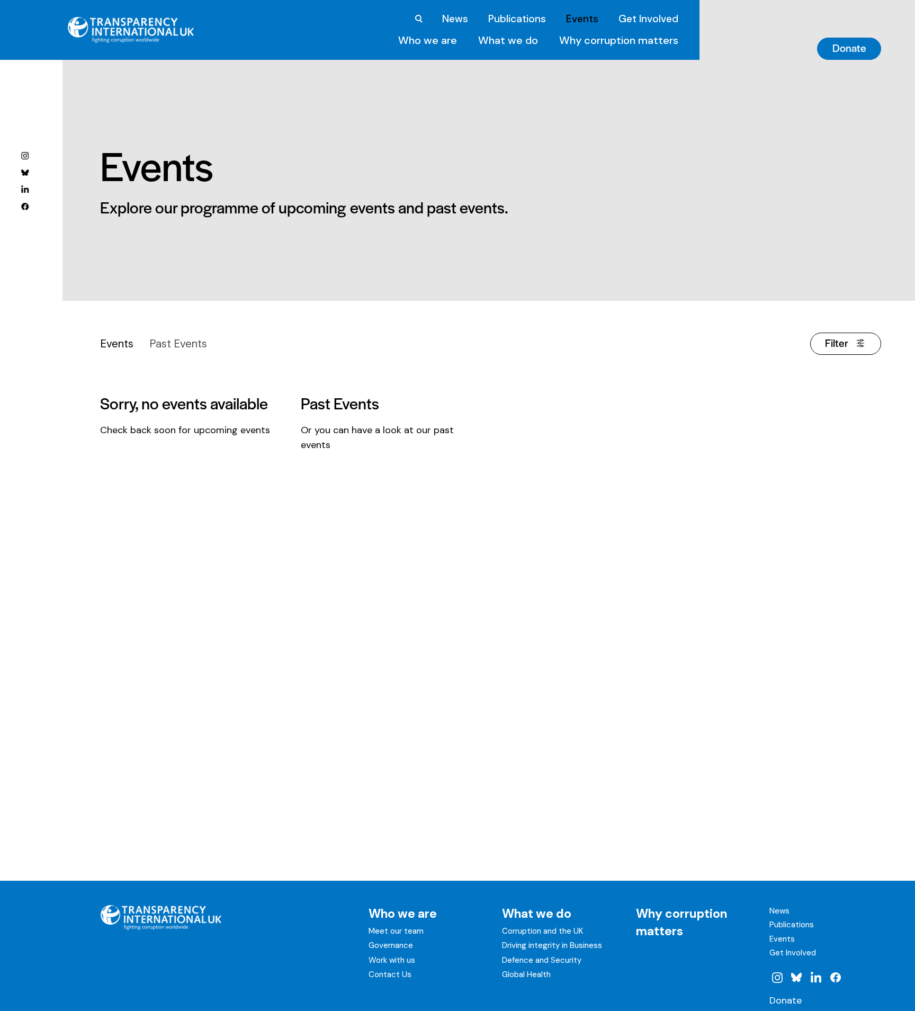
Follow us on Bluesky (24, 172)
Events (582, 18)
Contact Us (390, 974)
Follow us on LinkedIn (24, 189)
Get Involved (648, 18)
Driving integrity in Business (552, 945)
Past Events (178, 344)
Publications (517, 18)
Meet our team (396, 931)
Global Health (526, 974)
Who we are (427, 40)
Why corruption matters (618, 40)
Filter (836, 342)
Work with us (392, 960)
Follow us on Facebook (24, 206)
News (455, 18)
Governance (391, 945)
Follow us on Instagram (24, 155)
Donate (849, 47)
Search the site (418, 19)
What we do (508, 40)
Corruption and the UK (542, 931)
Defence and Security (541, 960)
